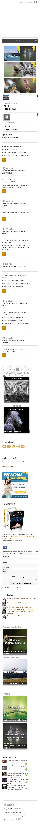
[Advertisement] (20, 21)
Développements (9, 815)
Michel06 (7, 106)
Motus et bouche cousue (27, 603)
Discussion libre (13, 598)
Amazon (5, 464)
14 (28, 369)
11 (17, 369)
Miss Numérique (7, 466)
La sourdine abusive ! (26, 616)
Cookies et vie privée (10, 820)
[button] (5, 547)
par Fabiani (7, 401)
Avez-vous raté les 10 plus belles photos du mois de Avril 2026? (13, 172)
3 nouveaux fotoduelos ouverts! (10, 137)
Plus (4, 160)
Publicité (11, 812)
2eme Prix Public (16, 378)
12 (21, 369)
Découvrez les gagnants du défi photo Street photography (14, 341)
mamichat (8, 126)
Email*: (5, 562)
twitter (20, 819)
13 (24, 369)
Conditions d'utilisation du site (13, 817)
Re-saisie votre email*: (6, 569)
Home (5, 812)
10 (14, 369)
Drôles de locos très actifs (27, 598)
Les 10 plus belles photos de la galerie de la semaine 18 (13, 232)
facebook (17, 819)
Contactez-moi (19, 815)
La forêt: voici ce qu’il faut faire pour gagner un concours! (14, 205)
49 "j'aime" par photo (16, 409)
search (36, 2)
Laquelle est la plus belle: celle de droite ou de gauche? (14, 304)
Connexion (21, 2)
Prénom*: (6, 557)
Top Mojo (18, 812)
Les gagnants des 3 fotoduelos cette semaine (14, 266)
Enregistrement (29, 2)
